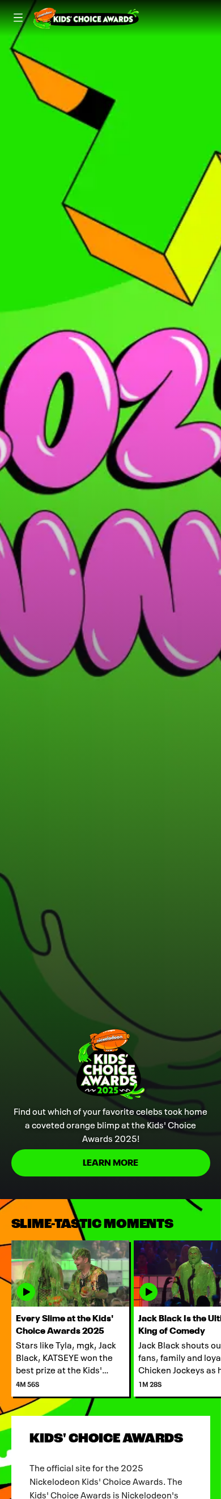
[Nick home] (86, 18)
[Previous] (5, 1318)
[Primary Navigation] (18, 18)
